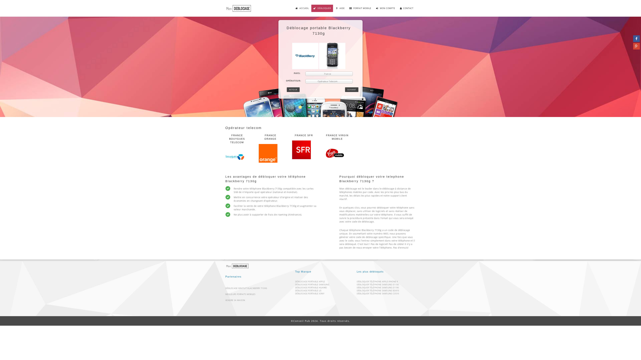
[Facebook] (636, 38)
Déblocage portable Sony (309, 294)
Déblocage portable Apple (310, 282)
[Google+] (636, 46)
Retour (293, 89)
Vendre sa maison (235, 300)
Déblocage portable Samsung (312, 285)
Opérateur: (293, 80)
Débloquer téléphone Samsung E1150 (378, 285)
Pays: (297, 73)
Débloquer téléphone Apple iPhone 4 (377, 282)
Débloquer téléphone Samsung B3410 (378, 291)
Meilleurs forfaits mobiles (240, 294)
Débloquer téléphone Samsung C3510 (378, 294)
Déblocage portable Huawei (311, 288)
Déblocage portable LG (308, 291)
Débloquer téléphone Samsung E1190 (378, 288)
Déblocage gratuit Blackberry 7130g (246, 288)
